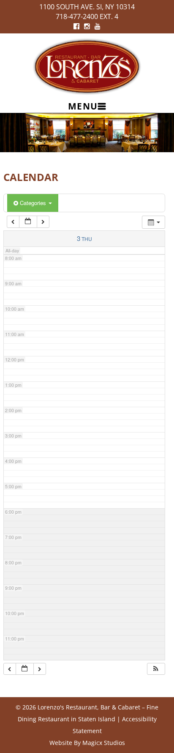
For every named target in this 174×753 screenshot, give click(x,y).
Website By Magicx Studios (87, 743)
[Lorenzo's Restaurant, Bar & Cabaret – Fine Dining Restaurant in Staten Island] (87, 66)
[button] (155, 669)
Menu (83, 106)
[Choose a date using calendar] (28, 222)
